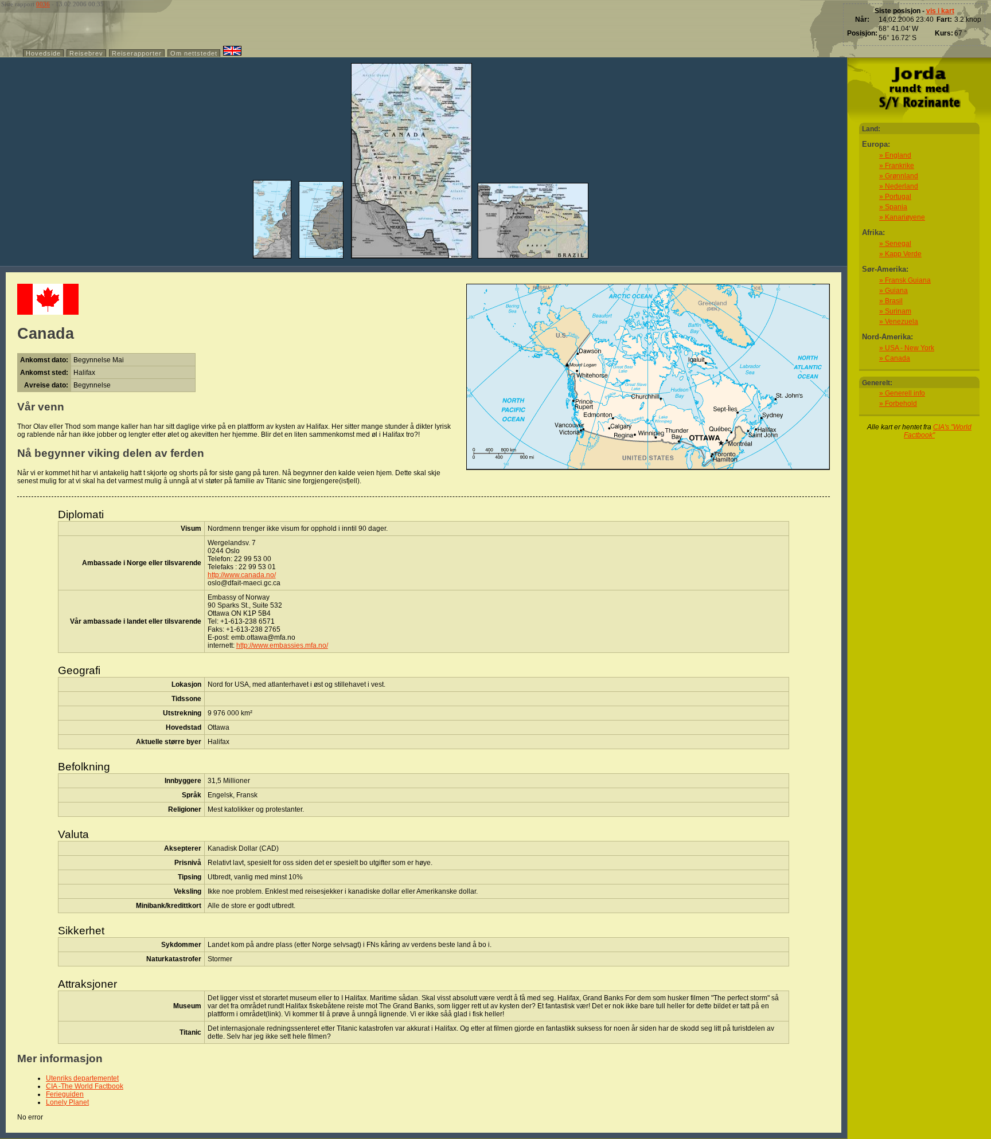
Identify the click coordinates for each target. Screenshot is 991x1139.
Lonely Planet (67, 1102)
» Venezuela (898, 322)
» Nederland (898, 186)
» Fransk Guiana (905, 280)
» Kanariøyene (902, 217)
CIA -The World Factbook (84, 1086)
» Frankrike (896, 166)
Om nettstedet (193, 53)
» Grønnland (898, 176)
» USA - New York (906, 348)
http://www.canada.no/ (242, 575)
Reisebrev (86, 53)
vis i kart (940, 11)
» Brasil (891, 301)
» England (895, 155)
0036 (43, 4)
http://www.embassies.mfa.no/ (282, 645)
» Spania (893, 207)
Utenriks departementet (82, 1078)
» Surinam (895, 311)
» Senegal (895, 244)
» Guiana (893, 291)
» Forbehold (898, 404)
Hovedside (43, 53)
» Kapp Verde (900, 254)
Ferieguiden (65, 1094)
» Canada (894, 358)
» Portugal (895, 197)
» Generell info (902, 393)
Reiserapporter (137, 53)
